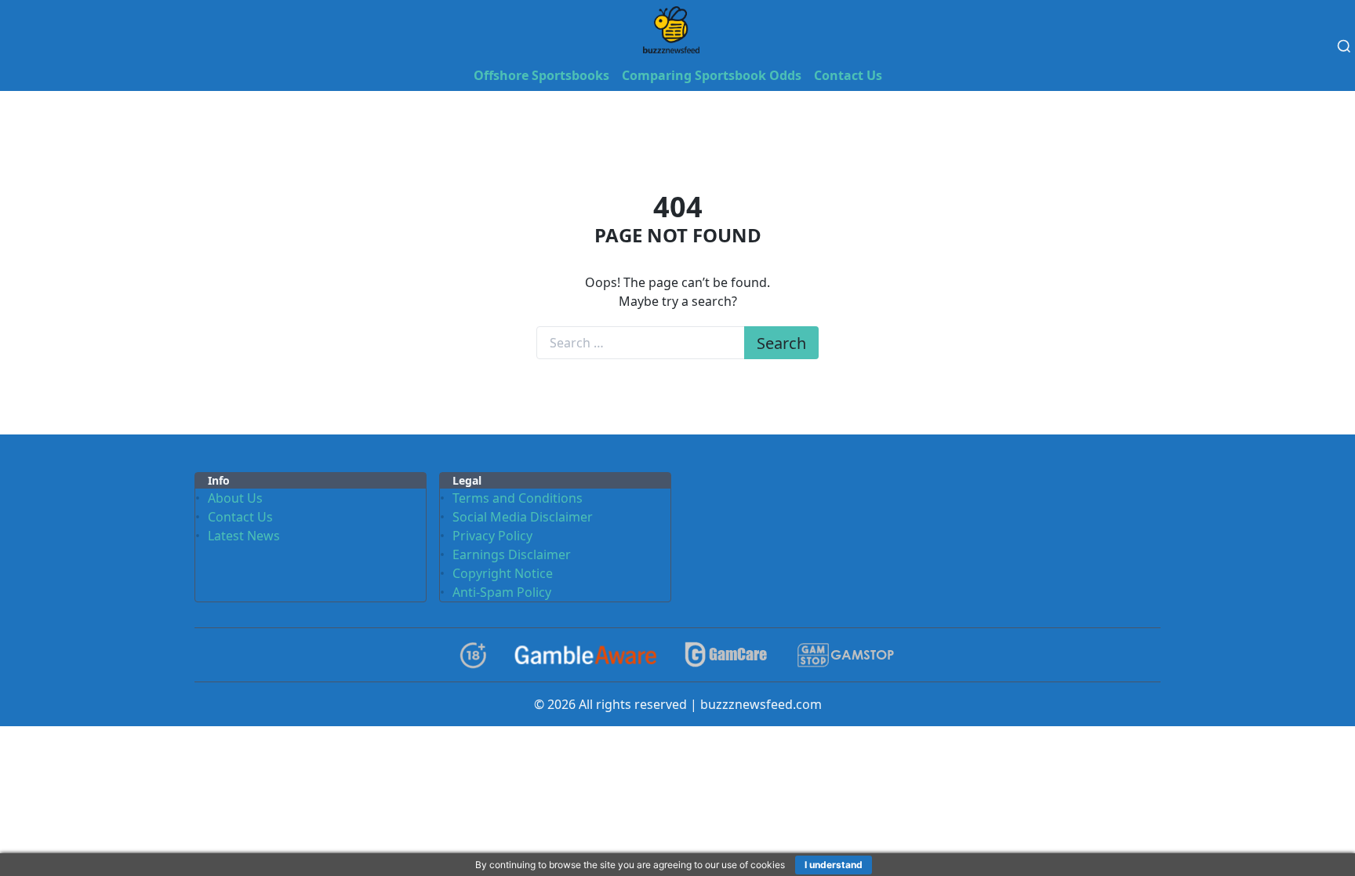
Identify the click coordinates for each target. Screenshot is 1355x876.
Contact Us (848, 75)
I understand (834, 865)
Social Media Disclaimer (522, 516)
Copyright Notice (502, 573)
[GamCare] (726, 655)
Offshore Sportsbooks (541, 75)
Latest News (244, 535)
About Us (235, 498)
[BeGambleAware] (585, 655)
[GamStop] (845, 655)
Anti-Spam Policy (501, 592)
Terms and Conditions (517, 498)
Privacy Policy (492, 535)
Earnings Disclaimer (511, 554)
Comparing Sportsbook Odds (711, 75)
